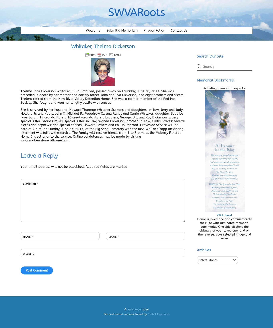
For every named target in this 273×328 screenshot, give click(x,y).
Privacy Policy (154, 30)
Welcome (93, 30)
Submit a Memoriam (122, 30)
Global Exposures (158, 314)
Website (28, 253)
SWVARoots (134, 309)
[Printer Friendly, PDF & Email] (103, 55)
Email (114, 236)
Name (28, 236)
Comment (31, 183)
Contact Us (179, 30)
